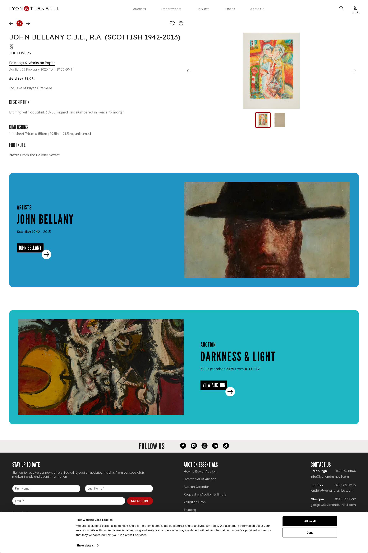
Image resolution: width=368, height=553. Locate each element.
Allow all (310, 521)
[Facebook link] (183, 446)
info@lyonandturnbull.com (330, 476)
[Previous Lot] (11, 23)
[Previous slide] (189, 71)
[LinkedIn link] (215, 446)
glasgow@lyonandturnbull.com (333, 505)
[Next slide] (353, 71)
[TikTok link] (226, 446)
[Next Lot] (28, 23)
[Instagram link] (194, 446)
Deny (309, 532)
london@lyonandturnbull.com (332, 490)
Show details (85, 545)
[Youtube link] (204, 446)
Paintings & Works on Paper (32, 63)
